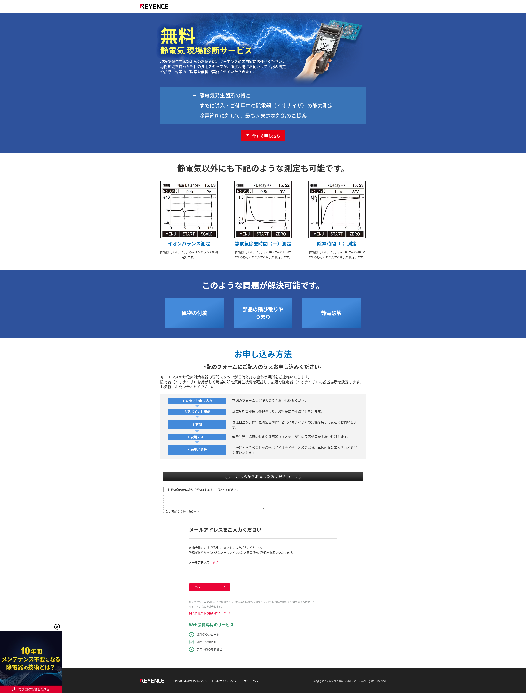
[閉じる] (57, 626)
